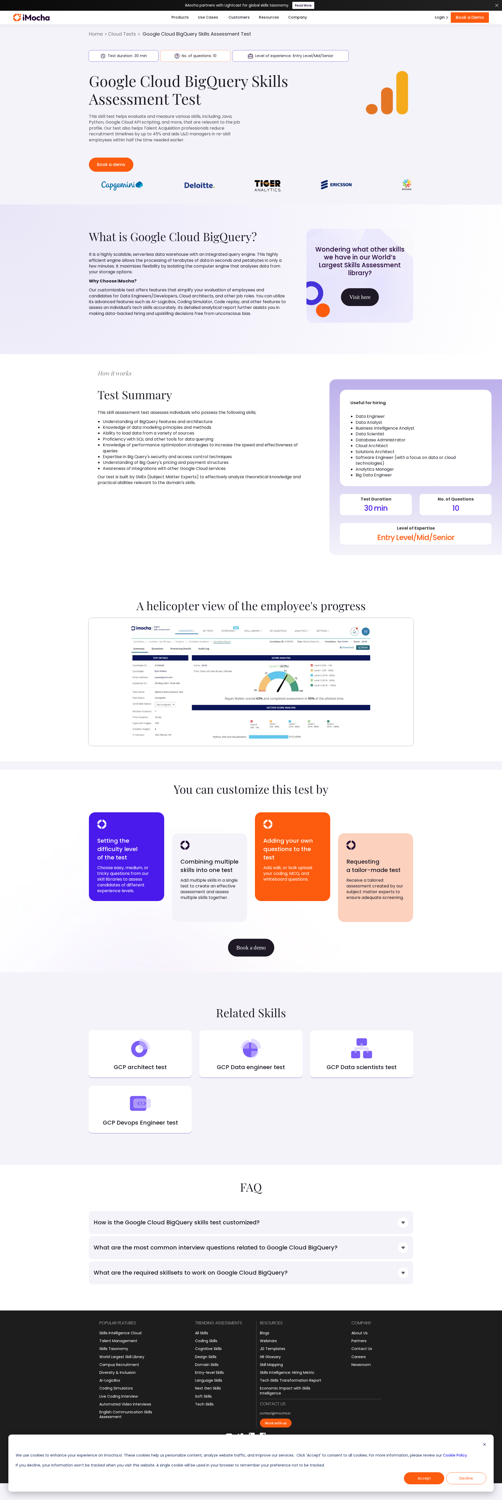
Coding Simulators (116, 1388)
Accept (424, 1478)
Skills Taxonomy (113, 1348)
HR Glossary (270, 1356)
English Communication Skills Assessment (125, 1414)
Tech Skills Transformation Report (290, 1380)
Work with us (276, 1423)
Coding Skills (206, 1340)
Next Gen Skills (208, 1388)
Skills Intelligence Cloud (120, 1333)
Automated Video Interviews (125, 1404)
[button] (180, 17)
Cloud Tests (122, 34)
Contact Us (361, 1348)
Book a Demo (470, 17)
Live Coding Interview (118, 1396)
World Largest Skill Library (121, 1356)
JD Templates (272, 1348)
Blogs (264, 1333)
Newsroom (361, 1364)
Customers (239, 17)
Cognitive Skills (208, 1348)
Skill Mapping (271, 1364)
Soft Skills (203, 1396)
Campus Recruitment (119, 1364)
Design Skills (205, 1356)
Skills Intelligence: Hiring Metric (287, 1372)
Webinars (268, 1340)
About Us (359, 1333)
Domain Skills (207, 1364)
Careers (358, 1356)
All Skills (201, 1333)
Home (96, 34)
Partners (359, 1340)
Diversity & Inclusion (117, 1372)
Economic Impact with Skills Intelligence (285, 1390)
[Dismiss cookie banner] (484, 1445)
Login (440, 17)
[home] (31, 17)
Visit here (359, 297)
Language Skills (208, 1380)
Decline (466, 1478)
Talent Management (118, 1340)
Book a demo (111, 165)
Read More (303, 5)
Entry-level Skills (209, 1372)
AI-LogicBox (109, 1380)
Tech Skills (204, 1404)
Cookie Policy (455, 1455)
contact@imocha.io (275, 1413)
